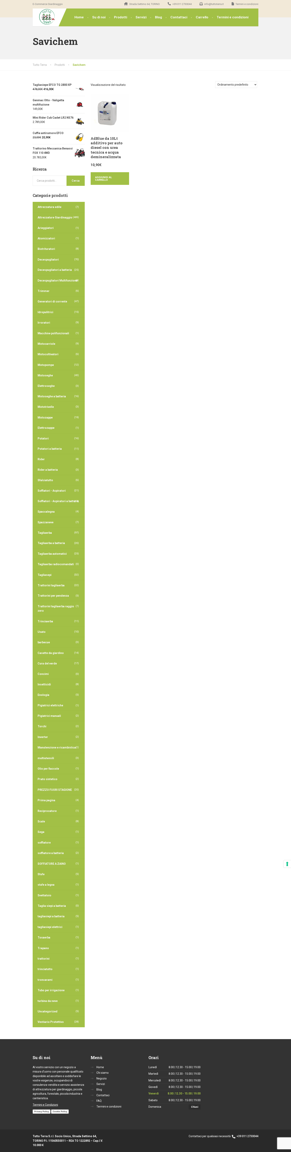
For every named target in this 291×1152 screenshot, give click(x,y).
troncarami (45, 979)
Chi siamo (102, 1072)
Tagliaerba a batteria (51, 543)
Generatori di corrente (52, 301)
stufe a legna (46, 884)
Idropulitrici (45, 312)
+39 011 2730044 (247, 1136)
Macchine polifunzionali (53, 333)
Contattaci (178, 17)
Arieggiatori (46, 228)
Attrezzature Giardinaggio (55, 217)
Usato (42, 631)
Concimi (43, 674)
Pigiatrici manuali (49, 715)
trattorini (43, 958)
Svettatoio (44, 895)
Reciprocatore (47, 811)
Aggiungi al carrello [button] (103, 178)
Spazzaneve (45, 522)
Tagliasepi (44, 574)
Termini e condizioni (232, 17)
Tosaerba (44, 937)
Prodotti (120, 17)
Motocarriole (46, 343)
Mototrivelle (46, 406)
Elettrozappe (46, 427)
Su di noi (99, 17)
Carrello (202, 17)
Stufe (41, 874)
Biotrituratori (46, 248)
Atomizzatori (46, 238)
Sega (41, 832)
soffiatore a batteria (51, 853)
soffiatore (44, 842)
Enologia (43, 694)
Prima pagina (46, 800)
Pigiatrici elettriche (50, 705)
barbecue (44, 642)
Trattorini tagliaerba (51, 585)
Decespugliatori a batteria (55, 269)
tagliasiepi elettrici (50, 927)
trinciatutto (45, 969)
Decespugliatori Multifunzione (58, 280)
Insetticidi (44, 684)
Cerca (76, 180)
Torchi (42, 726)
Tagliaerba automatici (52, 553)
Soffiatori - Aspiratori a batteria (58, 501)
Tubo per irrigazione (51, 990)
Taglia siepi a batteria (52, 905)
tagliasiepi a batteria (51, 916)
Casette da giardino (51, 653)
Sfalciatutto (45, 480)
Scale (41, 821)
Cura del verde (47, 663)
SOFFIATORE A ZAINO (52, 863)
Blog (158, 17)
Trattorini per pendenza (53, 595)
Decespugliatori (48, 259)
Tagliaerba (45, 532)
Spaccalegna (46, 511)
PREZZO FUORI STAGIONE (55, 789)
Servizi (141, 17)
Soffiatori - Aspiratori (52, 490)
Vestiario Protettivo (51, 1021)
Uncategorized (47, 1011)
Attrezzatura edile (49, 207)
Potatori (43, 438)
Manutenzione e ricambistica (57, 747)
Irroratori (44, 322)
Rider (41, 459)
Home (79, 17)
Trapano (43, 948)
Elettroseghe (46, 385)
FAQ (99, 1100)
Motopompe (46, 365)
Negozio (101, 1078)
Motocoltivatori (48, 354)
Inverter (43, 737)
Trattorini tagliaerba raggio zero (56, 608)
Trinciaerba (45, 621)
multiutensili (46, 758)
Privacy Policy (41, 1111)
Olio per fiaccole (48, 768)
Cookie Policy (60, 1111)
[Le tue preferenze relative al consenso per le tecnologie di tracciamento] (287, 864)
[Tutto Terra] (44, 17)
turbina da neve (48, 1001)
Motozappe (45, 417)
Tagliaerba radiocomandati (56, 564)
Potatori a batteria (50, 448)
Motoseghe (45, 375)
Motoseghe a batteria (52, 396)
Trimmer (43, 291)
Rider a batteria (48, 469)
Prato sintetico (47, 779)
